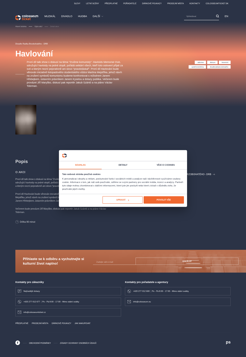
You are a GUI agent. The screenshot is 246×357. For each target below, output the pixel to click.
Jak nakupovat (83, 323)
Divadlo (66, 16)
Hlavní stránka (20, 26)
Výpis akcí (38, 26)
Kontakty (194, 3)
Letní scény (92, 3)
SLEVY (77, 3)
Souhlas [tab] (80, 165)
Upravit (121, 200)
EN (226, 16)
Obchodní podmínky (40, 343)
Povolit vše (164, 200)
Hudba (82, 16)
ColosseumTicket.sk (217, 3)
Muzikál (50, 16)
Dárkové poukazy (152, 3)
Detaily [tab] (123, 165)
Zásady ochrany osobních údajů (78, 343)
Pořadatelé (129, 3)
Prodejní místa (175, 3)
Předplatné (111, 3)
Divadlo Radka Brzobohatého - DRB (31, 44)
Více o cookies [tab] (166, 165)
